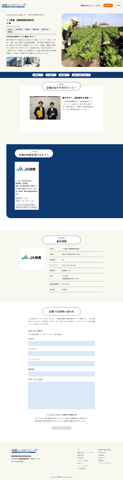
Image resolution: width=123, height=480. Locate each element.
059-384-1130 (65, 284)
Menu (118, 5)
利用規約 (101, 460)
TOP (78, 450)
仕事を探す (80, 458)
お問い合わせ (102, 452)
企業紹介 (36, 75)
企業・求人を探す (18, 15)
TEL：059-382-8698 (17, 461)
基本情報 (63, 75)
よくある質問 (81, 468)
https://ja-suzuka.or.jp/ (13, 26)
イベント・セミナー (83, 466)
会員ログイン (102, 458)
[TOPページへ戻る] (14, 5)
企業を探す (80, 455)
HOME (8, 15)
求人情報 (49, 75)
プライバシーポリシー (55, 415)
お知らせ (80, 463)
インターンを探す (82, 460)
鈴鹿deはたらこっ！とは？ (91, 5)
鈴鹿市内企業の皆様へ (105, 450)
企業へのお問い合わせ (80, 75)
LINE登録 (101, 455)
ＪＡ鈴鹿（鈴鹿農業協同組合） (71, 249)
